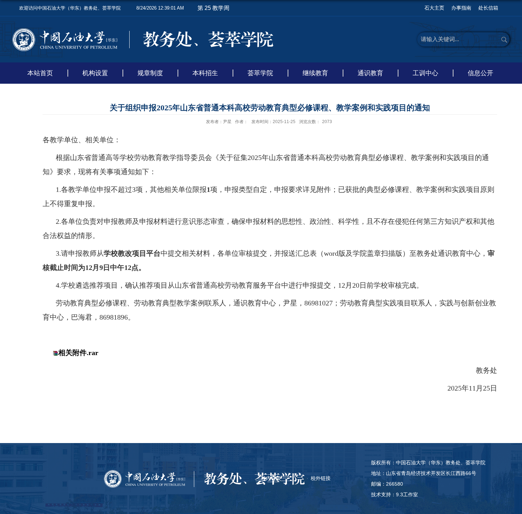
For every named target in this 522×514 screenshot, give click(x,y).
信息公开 (480, 73)
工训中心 (425, 73)
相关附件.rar (78, 353)
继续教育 (315, 73)
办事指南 (461, 8)
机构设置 (95, 73)
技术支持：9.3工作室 (394, 494)
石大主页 (434, 8)
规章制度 (150, 73)
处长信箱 (488, 8)
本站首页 (40, 73)
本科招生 (205, 73)
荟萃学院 (260, 73)
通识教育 (370, 73)
